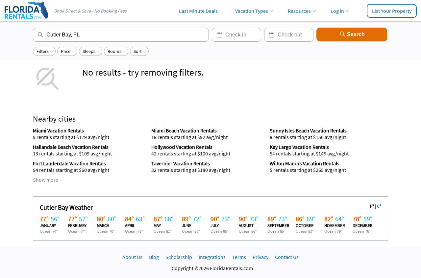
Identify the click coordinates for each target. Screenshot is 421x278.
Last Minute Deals (198, 11)
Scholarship (178, 257)
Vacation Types (251, 11)
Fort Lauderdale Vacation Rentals (69, 163)
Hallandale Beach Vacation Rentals (71, 147)
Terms (239, 257)
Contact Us (287, 257)
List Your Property (391, 11)
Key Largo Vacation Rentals (299, 147)
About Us (132, 257)
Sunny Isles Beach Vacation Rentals (308, 130)
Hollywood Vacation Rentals (181, 147)
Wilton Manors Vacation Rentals (304, 163)
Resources (299, 11)
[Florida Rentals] (26, 20)
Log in (337, 11)
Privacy (260, 257)
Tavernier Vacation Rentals (180, 163)
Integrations (212, 257)
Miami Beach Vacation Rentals (184, 130)
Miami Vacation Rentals (58, 130)
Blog (154, 257)
